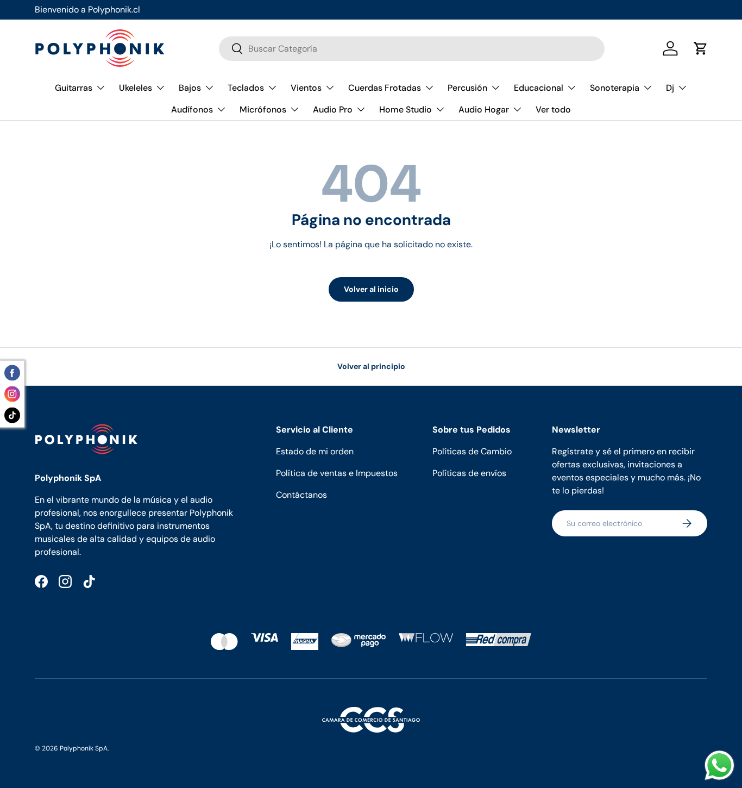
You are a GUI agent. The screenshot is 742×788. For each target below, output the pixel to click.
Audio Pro (333, 109)
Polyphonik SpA (84, 748)
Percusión (467, 87)
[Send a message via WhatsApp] (719, 765)
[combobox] (412, 48)
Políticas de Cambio (472, 451)
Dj (670, 87)
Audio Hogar (483, 109)
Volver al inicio (371, 289)
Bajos (190, 87)
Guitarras (73, 87)
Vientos (306, 87)
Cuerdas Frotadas (384, 87)
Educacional (538, 87)
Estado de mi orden (315, 451)
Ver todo (553, 109)
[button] (701, 48)
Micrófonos (263, 109)
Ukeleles (135, 87)
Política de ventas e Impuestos (337, 473)
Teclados (246, 87)
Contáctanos (301, 495)
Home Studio (405, 109)
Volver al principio (371, 366)
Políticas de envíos (469, 473)
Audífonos (192, 109)
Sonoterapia (614, 87)
